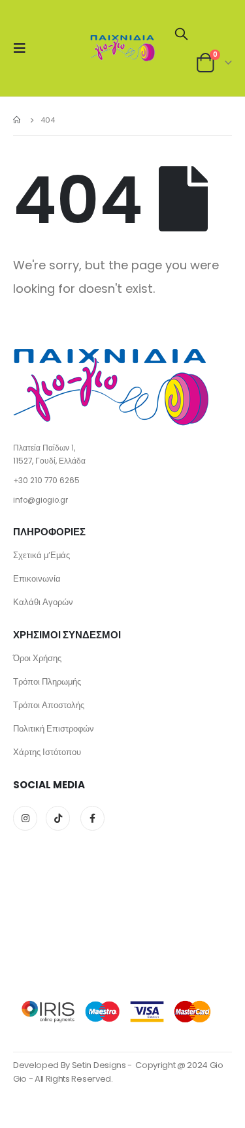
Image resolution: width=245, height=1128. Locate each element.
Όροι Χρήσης (37, 658)
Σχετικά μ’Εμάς (41, 555)
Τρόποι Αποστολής (48, 705)
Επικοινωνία (37, 578)
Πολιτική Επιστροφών (53, 728)
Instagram (25, 818)
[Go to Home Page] (17, 120)
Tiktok (58, 818)
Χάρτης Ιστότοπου (47, 752)
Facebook (92, 818)
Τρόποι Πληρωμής (47, 681)
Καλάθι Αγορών (43, 602)
